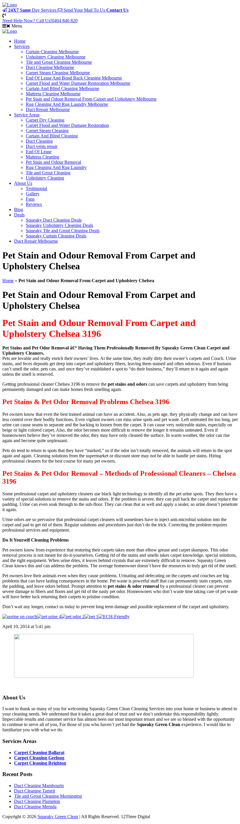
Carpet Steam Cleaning (47, 130)
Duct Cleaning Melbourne (50, 67)
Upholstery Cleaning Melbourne (55, 56)
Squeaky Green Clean (57, 816)
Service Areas (27, 114)
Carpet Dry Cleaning (45, 120)
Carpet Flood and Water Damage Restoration (67, 125)
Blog (18, 209)
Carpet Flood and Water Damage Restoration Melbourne (78, 83)
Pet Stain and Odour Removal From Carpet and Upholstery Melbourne (91, 98)
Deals (19, 214)
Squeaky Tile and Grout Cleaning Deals (63, 230)
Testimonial (36, 188)
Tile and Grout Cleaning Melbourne (59, 62)
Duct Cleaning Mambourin (39, 785)
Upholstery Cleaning (45, 177)
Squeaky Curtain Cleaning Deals (56, 235)
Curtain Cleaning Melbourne (52, 51)
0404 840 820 (40, 20)
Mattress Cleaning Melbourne (53, 93)
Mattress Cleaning (42, 156)
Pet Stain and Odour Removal (53, 162)
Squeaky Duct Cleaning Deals (54, 220)
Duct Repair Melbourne (48, 109)
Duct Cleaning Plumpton (37, 801)
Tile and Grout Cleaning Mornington (48, 796)
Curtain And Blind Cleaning (52, 135)
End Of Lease (39, 151)
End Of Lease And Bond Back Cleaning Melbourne (74, 77)
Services (22, 46)
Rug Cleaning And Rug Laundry (56, 167)
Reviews (34, 204)
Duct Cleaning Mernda (35, 806)
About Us (23, 183)
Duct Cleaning (39, 141)
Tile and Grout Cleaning (48, 172)
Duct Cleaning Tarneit (34, 790)
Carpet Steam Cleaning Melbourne (58, 72)
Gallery (33, 193)
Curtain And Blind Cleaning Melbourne (62, 88)
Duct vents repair (41, 146)
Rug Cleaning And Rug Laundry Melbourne (67, 104)
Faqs (30, 198)
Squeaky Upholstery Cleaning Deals (59, 225)
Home (19, 41)
